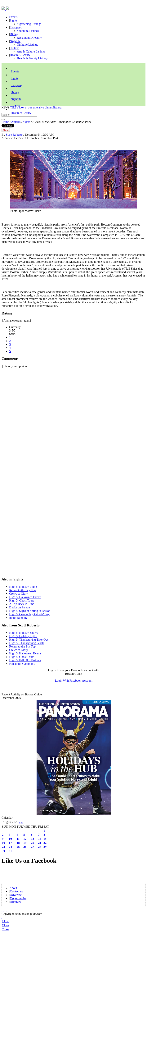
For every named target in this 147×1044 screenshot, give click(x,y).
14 (39, 838)
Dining (14, 34)
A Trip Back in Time (21, 604)
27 (32, 846)
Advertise (16, 894)
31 (10, 850)
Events (13, 17)
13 (32, 838)
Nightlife (15, 41)
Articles (15, 121)
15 (45, 838)
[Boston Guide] (4, 7)
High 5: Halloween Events (25, 597)
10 (10, 838)
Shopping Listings (28, 30)
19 (24, 842)
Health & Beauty (20, 55)
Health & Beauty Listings (32, 58)
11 (18, 838)
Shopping (15, 27)
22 (45, 842)
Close (5, 921)
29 (45, 846)
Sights (13, 20)
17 (10, 842)
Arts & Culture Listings (31, 51)
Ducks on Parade (19, 607)
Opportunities (18, 898)
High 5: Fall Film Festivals (25, 660)
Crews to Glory (18, 593)
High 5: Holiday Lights (23, 586)
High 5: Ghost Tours (21, 600)
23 (3, 846)
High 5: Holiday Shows (23, 632)
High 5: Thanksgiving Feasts (26, 643)
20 (32, 842)
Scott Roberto (14, 134)
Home (5, 121)
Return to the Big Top (22, 590)
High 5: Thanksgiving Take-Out (28, 639)
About (13, 888)
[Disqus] (73, 419)
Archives (15, 901)
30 (3, 850)
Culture (14, 48)
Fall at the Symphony (22, 663)
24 (10, 846)
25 (18, 846)
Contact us (16, 891)
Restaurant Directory (29, 37)
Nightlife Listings (27, 44)
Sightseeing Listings (29, 23)
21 (39, 842)
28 (39, 846)
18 (18, 842)
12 (24, 838)
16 (3, 842)
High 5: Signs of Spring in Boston (29, 610)
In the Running (18, 617)
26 (24, 846)
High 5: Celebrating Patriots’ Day (29, 614)
